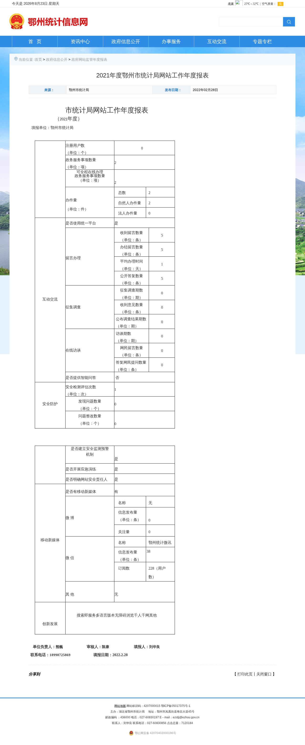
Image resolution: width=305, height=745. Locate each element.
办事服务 (171, 41)
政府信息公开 (126, 41)
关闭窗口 (264, 674)
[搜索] (288, 21)
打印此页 (245, 674)
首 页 (34, 41)
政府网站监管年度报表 (89, 59)
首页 (38, 59)
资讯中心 (80, 41)
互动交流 (216, 41)
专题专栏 (262, 41)
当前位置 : (27, 59)
